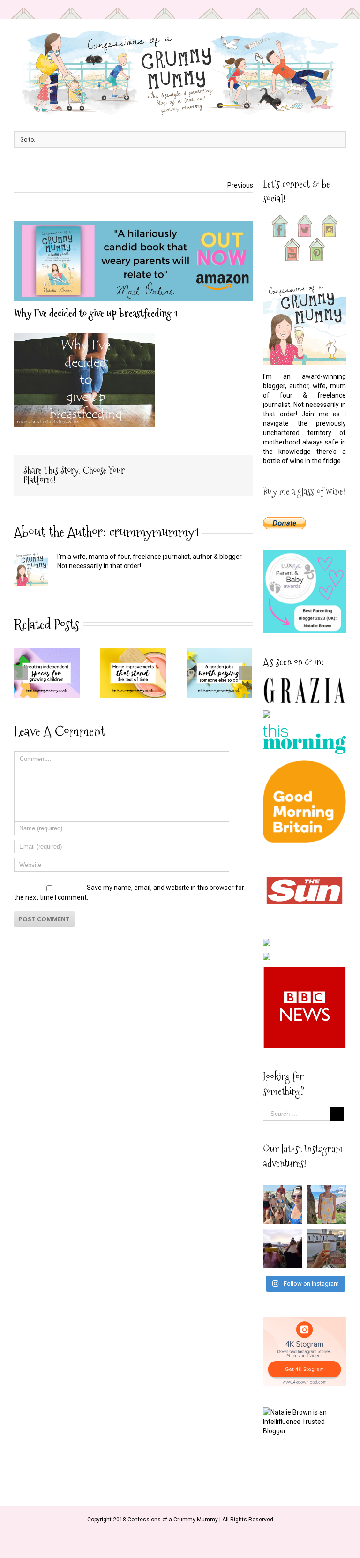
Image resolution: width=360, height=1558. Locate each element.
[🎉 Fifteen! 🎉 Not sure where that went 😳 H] (326, 1204)
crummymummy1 (154, 532)
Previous (240, 185)
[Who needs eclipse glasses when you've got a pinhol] (282, 1248)
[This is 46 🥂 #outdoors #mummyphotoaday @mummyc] (326, 1248)
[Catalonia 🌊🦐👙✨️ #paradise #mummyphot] (282, 1204)
